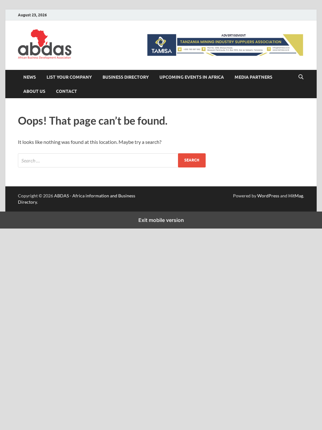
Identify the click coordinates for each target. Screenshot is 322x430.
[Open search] (301, 77)
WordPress (268, 195)
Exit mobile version (161, 220)
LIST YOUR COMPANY (69, 77)
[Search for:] (112, 160)
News (29, 77)
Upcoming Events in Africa (191, 77)
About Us (34, 91)
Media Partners (253, 77)
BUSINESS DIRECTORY (126, 77)
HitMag (295, 195)
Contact (66, 91)
